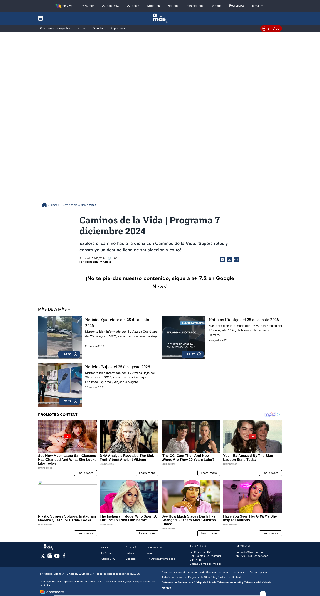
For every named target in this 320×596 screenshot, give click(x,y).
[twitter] (42, 557)
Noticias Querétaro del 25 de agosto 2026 (117, 322)
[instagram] (49, 557)
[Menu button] (55, 18)
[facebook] (64, 557)
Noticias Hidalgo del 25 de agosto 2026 (244, 319)
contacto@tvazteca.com (250, 551)
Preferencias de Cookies (201, 572)
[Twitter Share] (229, 259)
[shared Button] (236, 259)
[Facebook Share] (222, 259)
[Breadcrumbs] (46, 205)
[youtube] (57, 557)
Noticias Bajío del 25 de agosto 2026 (117, 366)
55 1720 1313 (243, 555)
